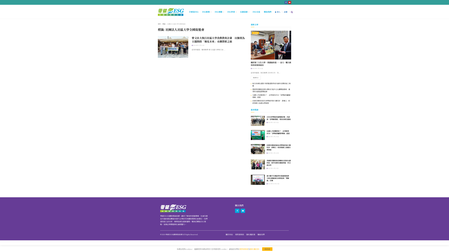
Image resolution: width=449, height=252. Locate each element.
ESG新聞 (206, 11)
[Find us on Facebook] (286, 2)
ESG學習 (231, 11)
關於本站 (229, 234)
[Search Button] (292, 12)
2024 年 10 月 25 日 (273, 184)
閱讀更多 (257, 77)
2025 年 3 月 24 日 (273, 136)
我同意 (267, 249)
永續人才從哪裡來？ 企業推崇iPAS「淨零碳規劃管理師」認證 (271, 96)
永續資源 (244, 11)
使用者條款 (239, 234)
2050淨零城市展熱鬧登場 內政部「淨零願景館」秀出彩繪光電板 (279, 118)
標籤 (164, 24)
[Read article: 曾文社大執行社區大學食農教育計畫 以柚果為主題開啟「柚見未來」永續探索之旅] (173, 47)
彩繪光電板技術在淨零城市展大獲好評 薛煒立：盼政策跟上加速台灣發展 (271, 102)
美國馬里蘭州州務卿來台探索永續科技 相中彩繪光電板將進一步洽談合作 (279, 162)
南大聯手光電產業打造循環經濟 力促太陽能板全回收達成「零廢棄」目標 (279, 178)
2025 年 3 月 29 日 (257, 68)
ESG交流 (256, 11)
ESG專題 (218, 11)
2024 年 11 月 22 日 (198, 45)
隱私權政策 (250, 234)
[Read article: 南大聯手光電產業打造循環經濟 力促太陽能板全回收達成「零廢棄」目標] (258, 180)
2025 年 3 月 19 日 (273, 122)
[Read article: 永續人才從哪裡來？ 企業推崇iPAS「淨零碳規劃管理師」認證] (258, 135)
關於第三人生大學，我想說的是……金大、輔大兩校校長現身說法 (271, 63)
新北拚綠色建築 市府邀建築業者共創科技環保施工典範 (271, 84)
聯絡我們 (267, 11)
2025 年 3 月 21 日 (273, 168)
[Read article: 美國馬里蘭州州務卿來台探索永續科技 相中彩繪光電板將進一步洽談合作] (258, 164)
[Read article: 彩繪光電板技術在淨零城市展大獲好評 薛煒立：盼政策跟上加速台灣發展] (258, 149)
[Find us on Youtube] (289, 2)
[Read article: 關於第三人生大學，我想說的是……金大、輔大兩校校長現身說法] (271, 45)
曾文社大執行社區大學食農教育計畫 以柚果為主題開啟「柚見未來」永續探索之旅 (218, 39)
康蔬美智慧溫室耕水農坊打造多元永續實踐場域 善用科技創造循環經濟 (271, 90)
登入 (278, 12)
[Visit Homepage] (171, 12)
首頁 (159, 24)
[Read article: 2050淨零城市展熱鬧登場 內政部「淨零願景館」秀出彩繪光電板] (258, 121)
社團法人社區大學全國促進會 (176, 24)
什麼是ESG (193, 11)
